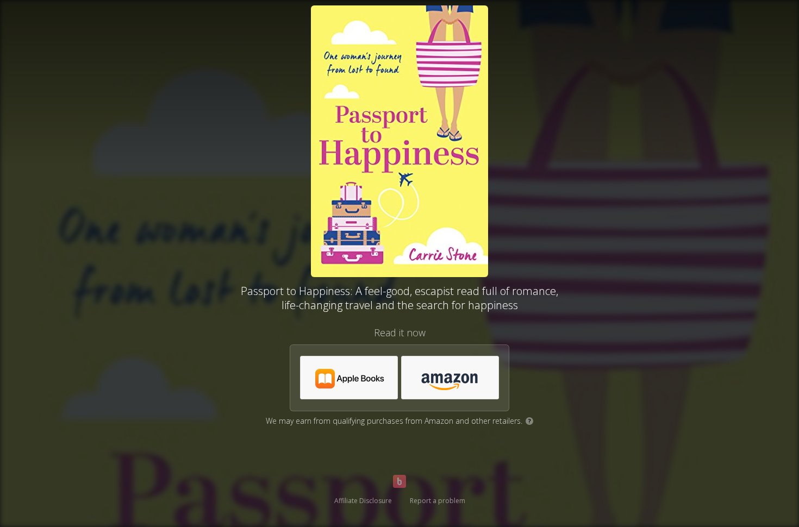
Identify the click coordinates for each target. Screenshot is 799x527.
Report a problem (437, 500)
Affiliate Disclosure (363, 500)
